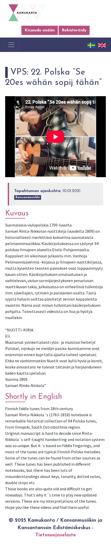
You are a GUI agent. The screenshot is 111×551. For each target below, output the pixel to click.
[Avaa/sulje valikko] (11, 45)
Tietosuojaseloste (55, 535)
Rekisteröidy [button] (74, 30)
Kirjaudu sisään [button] (40, 30)
